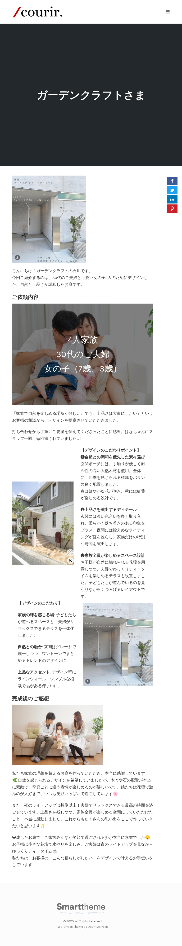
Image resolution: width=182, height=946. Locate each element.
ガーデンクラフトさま (91, 95)
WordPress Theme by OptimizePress (83, 926)
